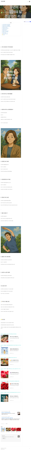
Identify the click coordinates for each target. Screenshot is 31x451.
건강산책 (3, 1)
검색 (27, 1)
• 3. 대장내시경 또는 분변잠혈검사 (6, 26)
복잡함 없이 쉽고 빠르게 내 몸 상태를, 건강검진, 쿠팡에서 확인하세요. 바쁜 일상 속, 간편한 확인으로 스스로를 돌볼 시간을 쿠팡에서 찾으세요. (11, 419)
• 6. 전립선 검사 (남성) (4, 29)
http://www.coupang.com (5, 416)
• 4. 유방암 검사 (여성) (4, 27)
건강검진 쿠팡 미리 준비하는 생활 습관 (7, 417)
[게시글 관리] (3, 423)
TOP (29, 448)
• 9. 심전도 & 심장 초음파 (5, 31)
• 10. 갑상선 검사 (4, 32)
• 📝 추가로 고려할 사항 (5, 33)
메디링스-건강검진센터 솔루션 (6, 412)
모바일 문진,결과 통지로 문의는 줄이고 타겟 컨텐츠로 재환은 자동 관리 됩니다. (8, 414)
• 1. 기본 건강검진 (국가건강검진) (6, 24)
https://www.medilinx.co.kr (5, 411)
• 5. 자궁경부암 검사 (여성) (5, 28)
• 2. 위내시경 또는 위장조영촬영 (6, 25)
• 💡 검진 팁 (3, 34)
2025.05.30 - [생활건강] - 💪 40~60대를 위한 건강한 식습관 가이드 (9, 357)
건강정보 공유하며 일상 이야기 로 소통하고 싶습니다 (8, 436)
